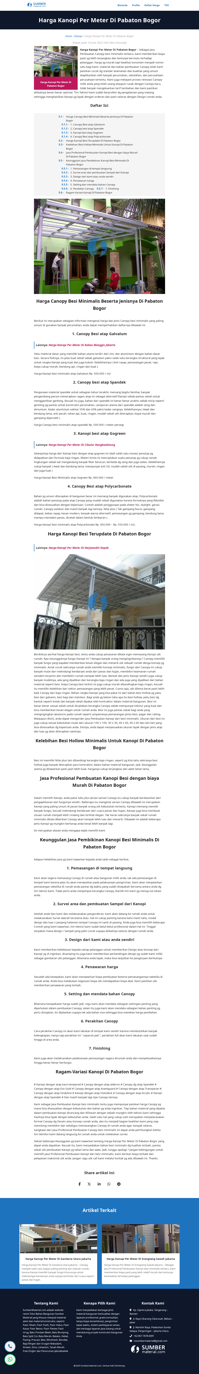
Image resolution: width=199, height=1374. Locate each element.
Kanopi (78, 36)
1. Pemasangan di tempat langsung (91, 168)
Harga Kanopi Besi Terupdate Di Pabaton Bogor (93, 140)
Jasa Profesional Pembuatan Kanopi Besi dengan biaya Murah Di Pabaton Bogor (102, 154)
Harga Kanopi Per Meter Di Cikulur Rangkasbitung (82, 445)
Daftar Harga (152, 5)
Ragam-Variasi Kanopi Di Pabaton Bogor (89, 192)
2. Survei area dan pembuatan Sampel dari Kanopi (99, 172)
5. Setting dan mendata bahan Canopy (92, 184)
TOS (166, 5)
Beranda (122, 5)
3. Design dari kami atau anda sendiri (91, 176)
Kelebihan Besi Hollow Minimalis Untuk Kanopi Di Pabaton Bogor (99, 146)
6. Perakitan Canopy (82, 188)
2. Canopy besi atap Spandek (87, 128)
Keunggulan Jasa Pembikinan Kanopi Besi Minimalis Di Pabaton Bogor (97, 162)
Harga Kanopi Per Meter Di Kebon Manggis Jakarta (82, 345)
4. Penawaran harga (82, 180)
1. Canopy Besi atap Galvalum (87, 124)
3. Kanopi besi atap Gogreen (86, 132)
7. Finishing (112, 188)
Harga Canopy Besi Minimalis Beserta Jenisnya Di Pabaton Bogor (99, 118)
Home (68, 36)
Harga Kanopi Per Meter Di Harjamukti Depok (79, 548)
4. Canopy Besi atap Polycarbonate (90, 136)
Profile (136, 5)
